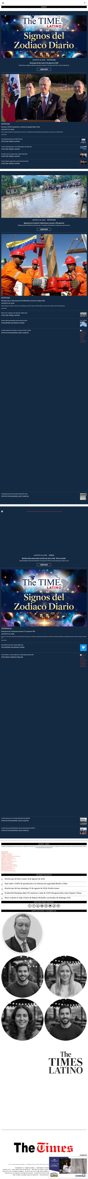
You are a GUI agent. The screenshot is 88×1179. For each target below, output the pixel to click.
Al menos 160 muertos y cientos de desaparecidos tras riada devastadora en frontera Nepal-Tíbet (17, 654)
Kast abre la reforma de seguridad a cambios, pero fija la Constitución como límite (15, 161)
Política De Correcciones (6, 859)
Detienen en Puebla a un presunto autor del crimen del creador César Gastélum (14, 320)
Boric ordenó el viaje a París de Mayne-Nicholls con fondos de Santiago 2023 (14, 154)
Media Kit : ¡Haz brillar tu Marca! (8, 858)
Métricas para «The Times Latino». (9, 861)
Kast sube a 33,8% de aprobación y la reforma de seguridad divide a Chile (20, 127)
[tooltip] (29, 906)
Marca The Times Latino (6, 867)
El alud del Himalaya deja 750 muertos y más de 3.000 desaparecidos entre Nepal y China (16, 146)
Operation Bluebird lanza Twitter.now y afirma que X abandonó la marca (12, 644)
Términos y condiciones (6, 855)
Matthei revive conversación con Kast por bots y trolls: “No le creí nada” (44, 558)
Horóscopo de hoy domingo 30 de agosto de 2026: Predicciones (12, 139)
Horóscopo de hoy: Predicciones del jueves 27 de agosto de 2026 (18, 631)
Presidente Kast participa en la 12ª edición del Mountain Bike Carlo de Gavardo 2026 (15, 818)
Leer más (44, 69)
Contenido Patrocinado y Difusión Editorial (10, 856)
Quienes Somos (4, 851)
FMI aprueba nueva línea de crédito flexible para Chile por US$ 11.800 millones (14, 493)
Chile (51, 555)
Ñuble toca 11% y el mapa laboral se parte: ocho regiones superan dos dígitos (14, 312)
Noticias (51, 60)
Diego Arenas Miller (14, 657)
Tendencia (6, 628)
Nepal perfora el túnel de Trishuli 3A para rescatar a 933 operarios (44, 223)
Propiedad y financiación (6, 853)
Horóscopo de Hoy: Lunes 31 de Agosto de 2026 (44, 63)
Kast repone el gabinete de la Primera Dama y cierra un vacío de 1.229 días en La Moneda (16, 330)
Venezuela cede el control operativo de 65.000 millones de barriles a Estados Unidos (23, 300)
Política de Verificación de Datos (8, 868)
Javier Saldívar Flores (14, 323)
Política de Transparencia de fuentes (9, 866)
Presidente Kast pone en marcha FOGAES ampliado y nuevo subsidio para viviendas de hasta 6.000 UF (18, 828)
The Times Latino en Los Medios (8, 870)
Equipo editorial (4, 852)
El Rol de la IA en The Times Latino (9, 864)
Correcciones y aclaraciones (7, 857)
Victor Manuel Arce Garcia (17, 333)
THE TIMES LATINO (12, 141)
